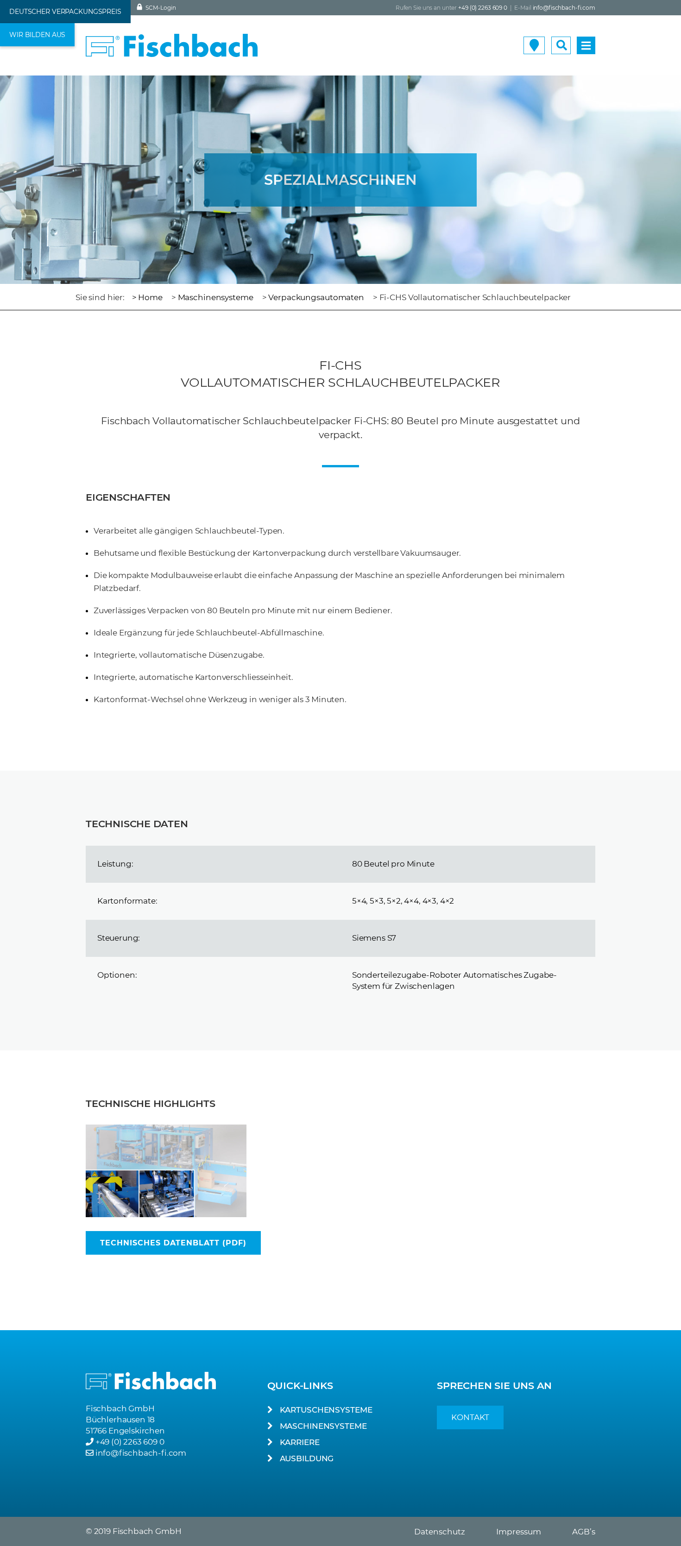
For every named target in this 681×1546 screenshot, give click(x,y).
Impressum (518, 1531)
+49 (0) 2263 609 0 (129, 1441)
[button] (65, 11)
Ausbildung (307, 1458)
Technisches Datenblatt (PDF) (173, 1242)
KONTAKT (470, 1417)
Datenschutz (439, 1531)
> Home (147, 297)
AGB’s (583, 1531)
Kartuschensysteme (326, 1410)
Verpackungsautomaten (316, 297)
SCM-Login (160, 7)
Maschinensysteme (215, 297)
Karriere (300, 1442)
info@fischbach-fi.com (564, 7)
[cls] (166, 1171)
